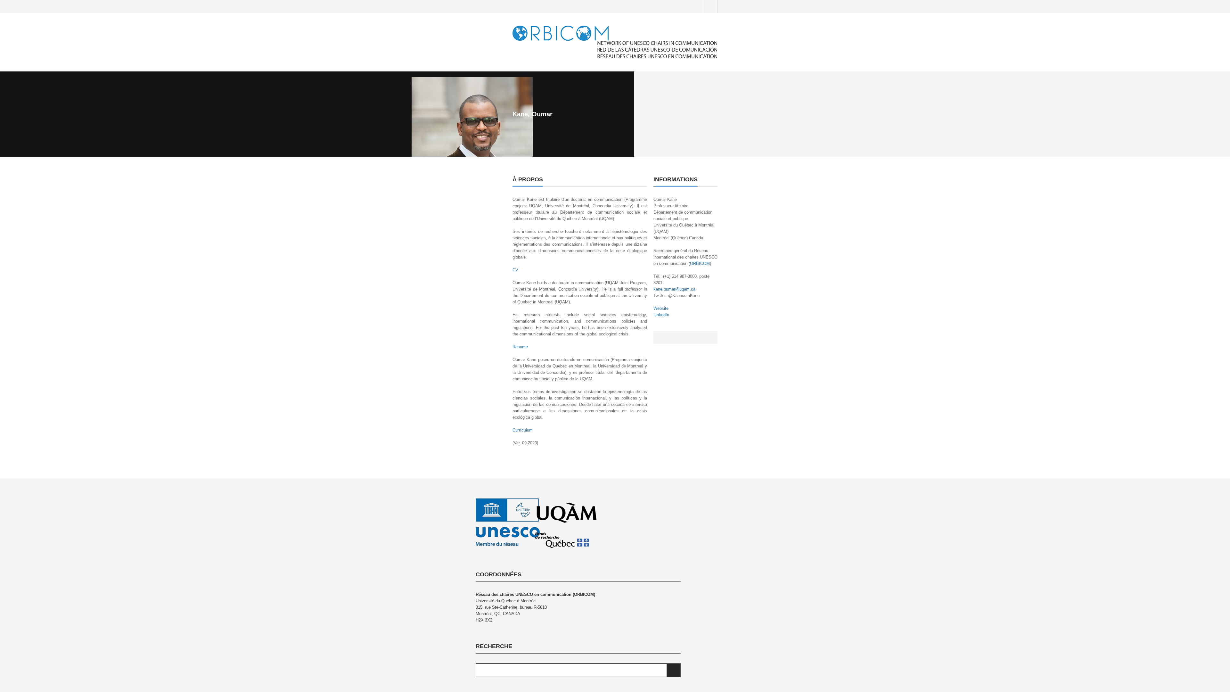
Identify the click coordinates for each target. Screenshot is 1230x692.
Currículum (522, 430)
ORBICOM (700, 263)
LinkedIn (661, 314)
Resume (520, 346)
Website (660, 308)
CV (515, 270)
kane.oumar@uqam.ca (674, 289)
